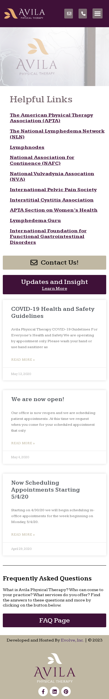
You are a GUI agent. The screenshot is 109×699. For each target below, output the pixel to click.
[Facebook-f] (43, 691)
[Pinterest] (66, 691)
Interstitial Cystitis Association (52, 200)
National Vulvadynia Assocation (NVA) (52, 176)
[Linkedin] (54, 691)
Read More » (23, 360)
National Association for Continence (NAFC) (42, 160)
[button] (98, 13)
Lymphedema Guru (35, 220)
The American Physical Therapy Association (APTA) (51, 118)
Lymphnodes (27, 147)
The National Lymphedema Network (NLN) (57, 134)
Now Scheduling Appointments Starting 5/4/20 (45, 489)
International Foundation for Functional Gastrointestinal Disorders (48, 236)
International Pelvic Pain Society (53, 190)
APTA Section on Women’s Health (54, 210)
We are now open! (37, 399)
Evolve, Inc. (72, 640)
